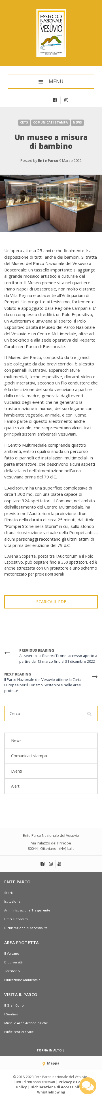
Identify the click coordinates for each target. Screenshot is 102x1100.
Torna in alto (50, 1050)
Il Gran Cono (14, 1005)
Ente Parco (48, 160)
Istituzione (12, 901)
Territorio (12, 971)
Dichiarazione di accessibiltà (25, 928)
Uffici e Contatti (16, 919)
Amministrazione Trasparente (27, 910)
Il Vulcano (11, 953)
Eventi (16, 771)
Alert (15, 786)
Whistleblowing (51, 1092)
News (77, 122)
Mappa (53, 1063)
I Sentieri (11, 1014)
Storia (9, 892)
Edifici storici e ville (19, 1032)
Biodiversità (13, 962)
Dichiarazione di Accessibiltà (57, 1087)
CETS (24, 122)
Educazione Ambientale (22, 980)
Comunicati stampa (50, 122)
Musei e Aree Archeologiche (26, 1023)
